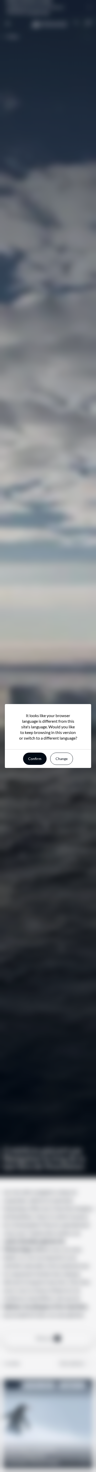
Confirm (34, 758)
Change (62, 758)
